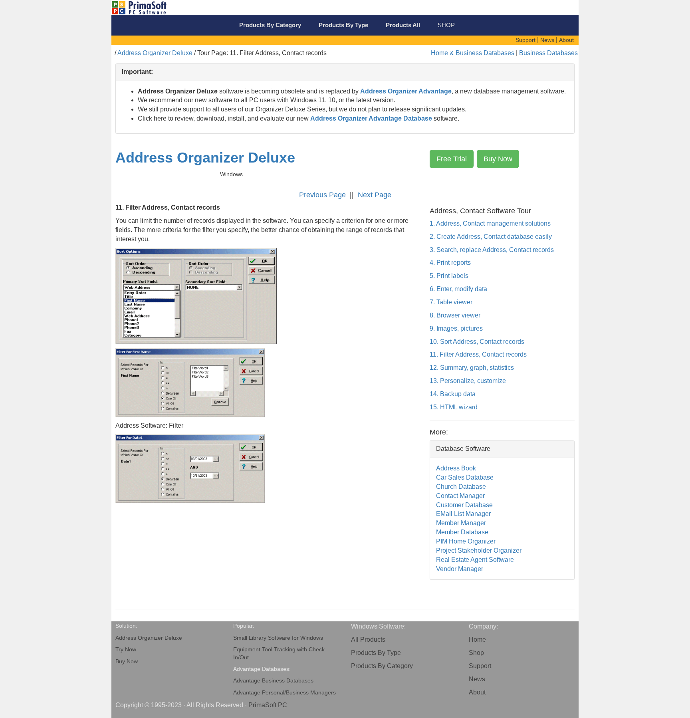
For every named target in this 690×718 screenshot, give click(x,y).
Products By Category (382, 665)
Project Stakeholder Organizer (478, 550)
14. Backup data (453, 394)
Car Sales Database (465, 477)
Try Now (125, 650)
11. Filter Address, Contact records (478, 354)
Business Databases (548, 53)
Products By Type (376, 652)
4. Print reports (450, 262)
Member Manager (461, 523)
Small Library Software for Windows (278, 638)
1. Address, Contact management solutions (490, 223)
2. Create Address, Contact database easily (491, 236)
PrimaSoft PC (267, 705)
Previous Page (322, 195)
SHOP (446, 25)
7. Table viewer (451, 302)
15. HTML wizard (454, 407)
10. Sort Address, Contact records (477, 341)
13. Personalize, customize (468, 380)
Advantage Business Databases (273, 681)
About (477, 692)
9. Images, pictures (456, 328)
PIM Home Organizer (466, 541)
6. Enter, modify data (458, 289)
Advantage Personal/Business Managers (284, 693)
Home (477, 639)
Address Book (456, 468)
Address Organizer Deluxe (154, 53)
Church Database (461, 486)
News (477, 679)
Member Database (462, 532)
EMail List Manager (463, 513)
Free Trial (451, 159)
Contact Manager (460, 495)
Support (480, 665)
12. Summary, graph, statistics (472, 367)
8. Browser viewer (455, 315)
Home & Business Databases (472, 53)
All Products (368, 639)
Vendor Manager (459, 568)
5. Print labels (449, 275)
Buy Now (498, 159)
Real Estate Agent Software (475, 559)
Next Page (374, 195)
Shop (476, 652)
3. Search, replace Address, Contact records (492, 249)
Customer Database (464, 505)
